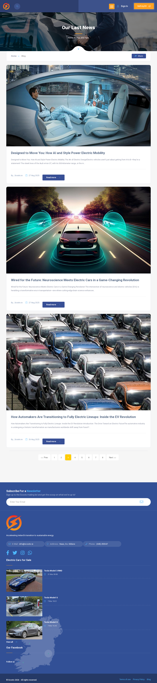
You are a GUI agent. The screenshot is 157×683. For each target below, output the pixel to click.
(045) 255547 (102, 544)
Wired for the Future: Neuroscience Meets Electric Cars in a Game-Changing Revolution (75, 280)
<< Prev (44, 457)
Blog (149, 679)
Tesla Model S (51, 597)
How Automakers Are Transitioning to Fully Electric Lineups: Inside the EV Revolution (73, 417)
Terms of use (125, 679)
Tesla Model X (51, 622)
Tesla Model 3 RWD (53, 571)
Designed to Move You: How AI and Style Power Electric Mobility (58, 153)
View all (9, 642)
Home (14, 56)
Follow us (10, 662)
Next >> (112, 457)
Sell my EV (142, 6)
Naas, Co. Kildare (67, 544)
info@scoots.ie (26, 544)
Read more (51, 177)
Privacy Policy (139, 679)
